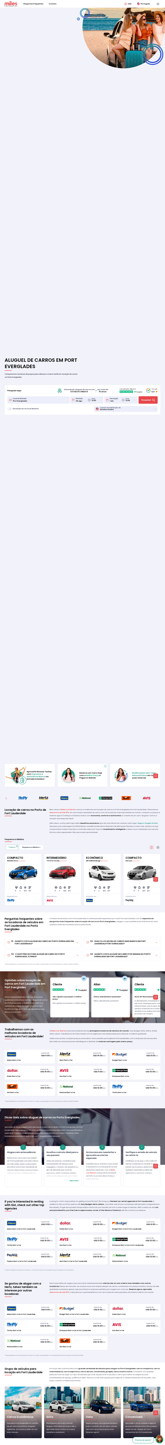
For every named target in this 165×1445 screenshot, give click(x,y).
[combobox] (40, 400)
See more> (74, 1180)
